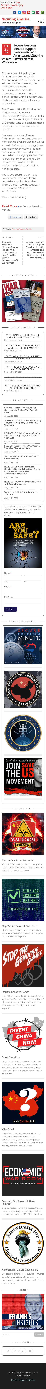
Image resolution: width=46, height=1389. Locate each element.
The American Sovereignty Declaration (12, 5)
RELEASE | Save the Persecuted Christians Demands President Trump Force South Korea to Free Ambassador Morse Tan (22, 470)
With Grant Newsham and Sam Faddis (23, 357)
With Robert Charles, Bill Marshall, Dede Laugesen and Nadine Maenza (23, 346)
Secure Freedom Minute (22, 229)
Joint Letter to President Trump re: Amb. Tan (20, 493)
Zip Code (8, 597)
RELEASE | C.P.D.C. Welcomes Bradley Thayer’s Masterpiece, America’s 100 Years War (22, 435)
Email (7, 586)
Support (22, 1380)
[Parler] (37, 12)
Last (25, 582)
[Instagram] (24, 12)
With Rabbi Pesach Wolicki (23, 377)
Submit (10, 609)
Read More (9, 206)
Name (7, 573)
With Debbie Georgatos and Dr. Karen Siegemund (23, 387)
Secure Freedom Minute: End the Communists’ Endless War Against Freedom (20, 410)
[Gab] (33, 12)
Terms (14, 1380)
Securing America (15, 19)
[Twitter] (19, 12)
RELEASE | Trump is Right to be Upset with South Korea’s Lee (22, 483)
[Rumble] (42, 12)
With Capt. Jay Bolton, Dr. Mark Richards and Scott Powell (23, 336)
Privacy (31, 1380)
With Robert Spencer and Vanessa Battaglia (23, 368)
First (5, 582)
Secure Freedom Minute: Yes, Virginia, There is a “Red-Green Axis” (22, 447)
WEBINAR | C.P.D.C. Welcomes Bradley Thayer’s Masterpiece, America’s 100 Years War (22, 422)
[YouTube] (28, 12)
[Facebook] (14, 12)
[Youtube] (30, 1351)
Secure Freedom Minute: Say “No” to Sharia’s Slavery (21, 457)
